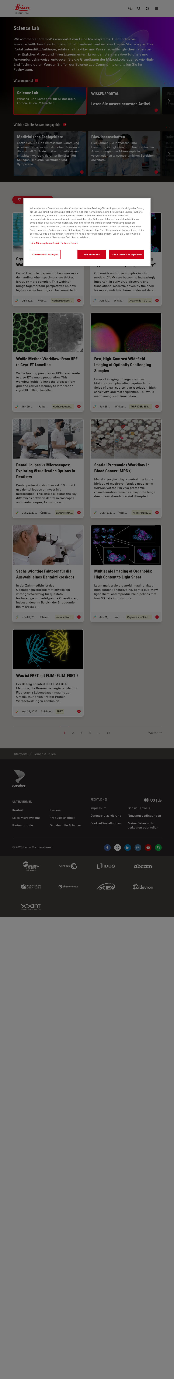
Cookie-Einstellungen (45, 254)
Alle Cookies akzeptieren (127, 254)
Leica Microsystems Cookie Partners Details (54, 243)
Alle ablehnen (91, 254)
